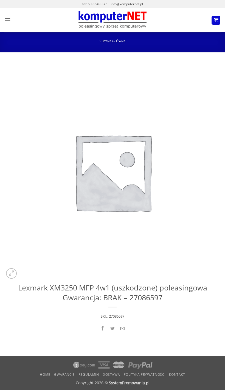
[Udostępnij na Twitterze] (112, 328)
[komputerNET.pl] (112, 20)
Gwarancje (64, 374)
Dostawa (111, 374)
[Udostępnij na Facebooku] (102, 328)
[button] (7, 20)
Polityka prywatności (144, 374)
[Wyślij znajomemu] (122, 328)
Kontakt (177, 374)
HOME (45, 374)
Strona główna (112, 41)
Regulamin (88, 374)
